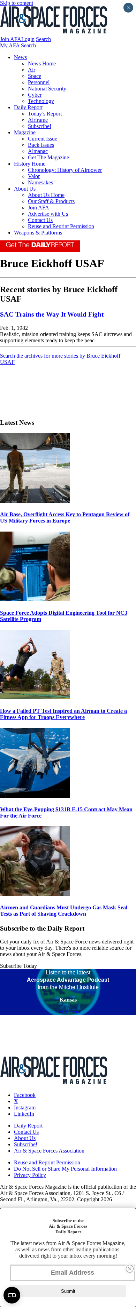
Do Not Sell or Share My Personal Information (65, 1169)
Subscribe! (39, 126)
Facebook (25, 1095)
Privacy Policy (30, 1175)
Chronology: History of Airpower (65, 170)
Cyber (34, 95)
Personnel (39, 82)
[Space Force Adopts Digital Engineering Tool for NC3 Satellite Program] (35, 599)
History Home (29, 164)
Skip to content (16, 3)
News (20, 57)
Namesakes (40, 182)
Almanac (38, 151)
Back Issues (41, 145)
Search (43, 39)
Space (34, 76)
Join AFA (10, 39)
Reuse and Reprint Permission (61, 226)
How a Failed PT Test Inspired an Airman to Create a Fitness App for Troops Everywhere (63, 714)
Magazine (25, 132)
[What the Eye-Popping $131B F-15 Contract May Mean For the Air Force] (35, 796)
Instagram (25, 1107)
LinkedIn (24, 1114)
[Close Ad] (129, 1268)
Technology (41, 101)
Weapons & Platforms (38, 233)
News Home (42, 63)
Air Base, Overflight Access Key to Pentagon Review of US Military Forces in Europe (64, 517)
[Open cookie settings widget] (11, 1295)
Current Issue (42, 139)
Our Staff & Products (51, 201)
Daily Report (28, 107)
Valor (34, 176)
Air (31, 70)
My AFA (10, 45)
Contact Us (40, 220)
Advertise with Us (48, 214)
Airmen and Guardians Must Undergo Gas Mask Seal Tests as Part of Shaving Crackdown (63, 910)
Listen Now (68, 1011)
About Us (25, 189)
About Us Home (46, 195)
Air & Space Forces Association (49, 1151)
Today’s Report (45, 114)
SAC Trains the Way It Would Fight (52, 314)
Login (28, 39)
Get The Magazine (48, 157)
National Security (47, 88)
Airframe (38, 120)
